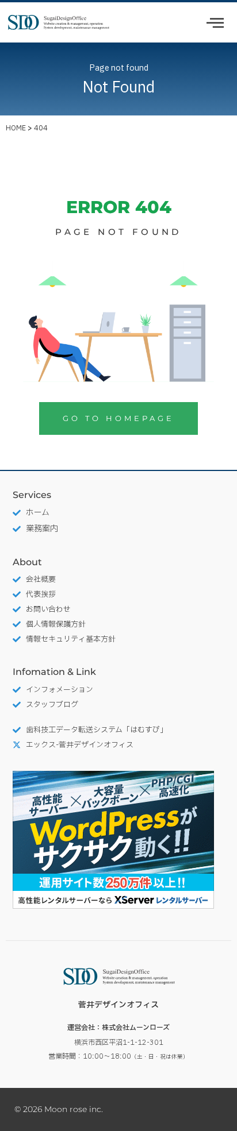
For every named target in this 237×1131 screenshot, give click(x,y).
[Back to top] (216, 1065)
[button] (215, 23)
